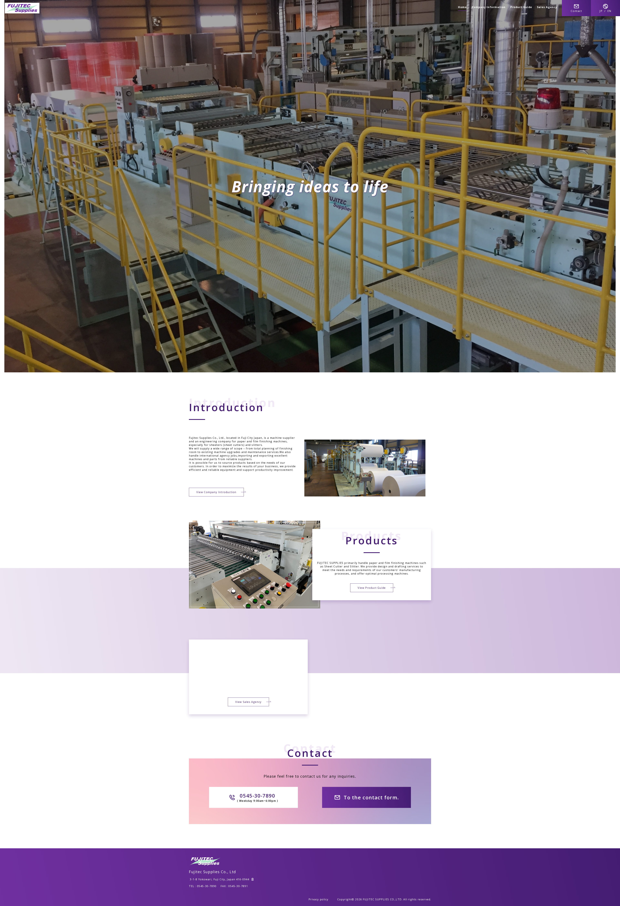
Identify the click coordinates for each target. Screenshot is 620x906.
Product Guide (521, 7)
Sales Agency (547, 7)
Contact (576, 11)
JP (600, 11)
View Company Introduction (216, 492)
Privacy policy (318, 899)
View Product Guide (372, 588)
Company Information (489, 7)
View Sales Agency (248, 702)
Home (462, 7)
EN (609, 11)
